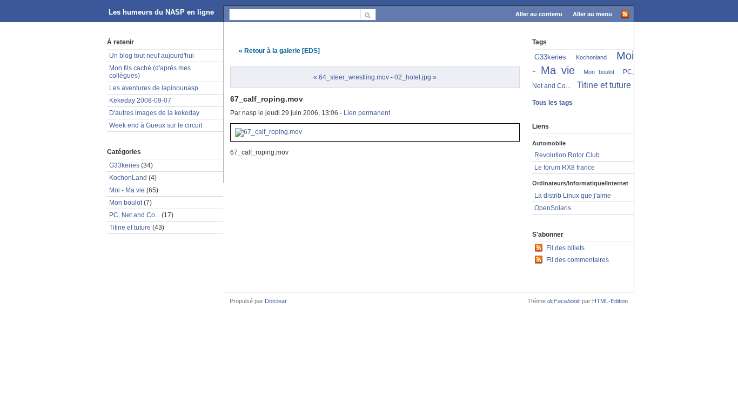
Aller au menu (592, 14)
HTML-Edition (610, 301)
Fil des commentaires (577, 260)
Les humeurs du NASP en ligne (161, 12)
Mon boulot (125, 202)
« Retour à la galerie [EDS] (279, 51)
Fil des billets (565, 248)
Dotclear (276, 301)
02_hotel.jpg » (415, 77)
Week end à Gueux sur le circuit (155, 125)
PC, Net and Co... (134, 215)
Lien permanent (367, 113)
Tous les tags (552, 102)
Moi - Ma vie (127, 190)
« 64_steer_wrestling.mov (351, 77)
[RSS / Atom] (625, 13)
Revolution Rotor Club (567, 155)
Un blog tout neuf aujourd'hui (151, 55)
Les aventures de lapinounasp (153, 88)
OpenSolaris (552, 208)
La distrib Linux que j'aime (572, 195)
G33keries (124, 165)
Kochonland (591, 57)
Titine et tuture (130, 227)
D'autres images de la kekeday (154, 113)
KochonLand (128, 178)
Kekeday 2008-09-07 (140, 100)
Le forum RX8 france (564, 167)
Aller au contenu (538, 14)
